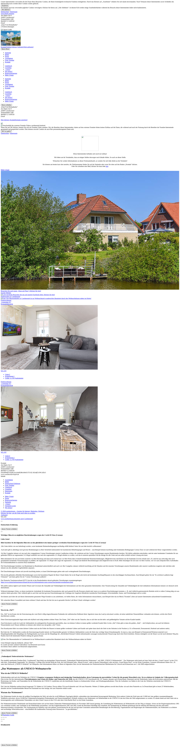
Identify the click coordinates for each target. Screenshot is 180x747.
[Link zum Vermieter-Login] (7, 715)
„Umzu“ (8, 69)
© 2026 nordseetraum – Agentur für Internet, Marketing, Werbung (22, 511)
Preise (7, 56)
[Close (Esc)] (1, 717)
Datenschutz (5, 12)
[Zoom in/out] (6, 717)
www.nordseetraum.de (8, 519)
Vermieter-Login (10, 506)
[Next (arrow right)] (4, 719)
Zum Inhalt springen (7, 13)
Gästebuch (8, 66)
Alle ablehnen (6, 10)
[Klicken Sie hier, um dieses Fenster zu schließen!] (1, 531)
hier (107, 166)
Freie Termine (9, 60)
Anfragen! (4, 515)
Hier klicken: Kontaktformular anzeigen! (14, 120)
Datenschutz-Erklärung (12, 483)
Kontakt (7, 62)
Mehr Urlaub (9, 75)
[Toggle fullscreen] (4, 717)
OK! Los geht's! (6, 131)
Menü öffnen (5, 49)
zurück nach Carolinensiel (24, 519)
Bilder (7, 54)
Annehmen (5, 5)
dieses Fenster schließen (9, 529)
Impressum (13, 12)
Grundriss (8, 68)
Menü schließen (6, 105)
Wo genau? (8, 71)
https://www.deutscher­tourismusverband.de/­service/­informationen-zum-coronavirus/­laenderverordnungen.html (37, 582)
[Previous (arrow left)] (1, 719)
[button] (90, 297)
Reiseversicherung (11, 73)
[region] (90, 14)
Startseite (8, 53)
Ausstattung (9, 58)
